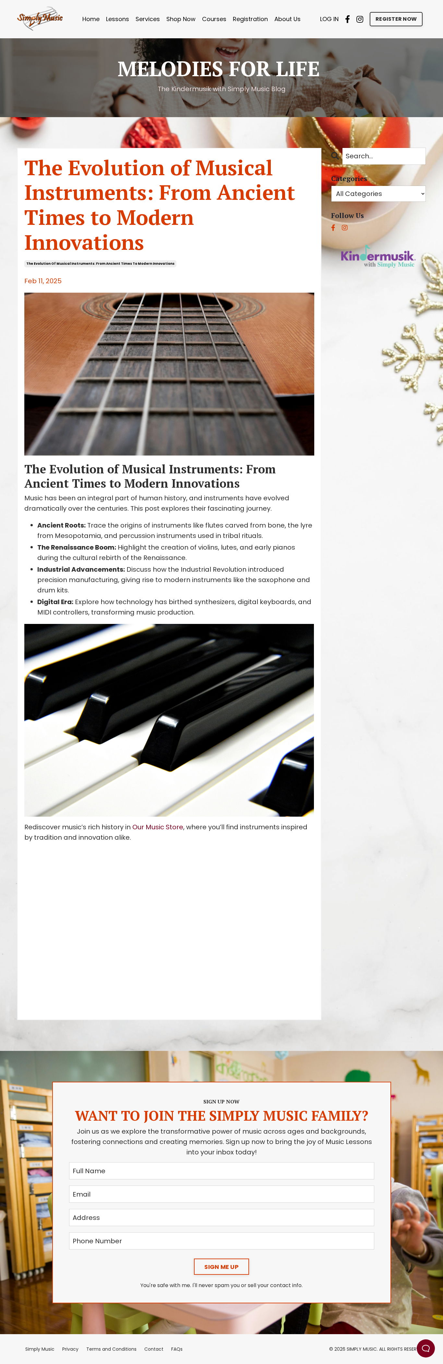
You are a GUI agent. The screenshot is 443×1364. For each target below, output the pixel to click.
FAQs (177, 1349)
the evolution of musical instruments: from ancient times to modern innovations (100, 263)
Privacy (70, 1349)
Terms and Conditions (111, 1349)
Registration (250, 19)
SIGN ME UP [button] (221, 1267)
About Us (287, 19)
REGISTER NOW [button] (396, 19)
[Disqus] (169, 929)
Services (148, 19)
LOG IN (329, 19)
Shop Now (181, 19)
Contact (153, 1349)
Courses (214, 19)
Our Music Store (157, 827)
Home (91, 19)
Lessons (117, 19)
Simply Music (39, 1349)
